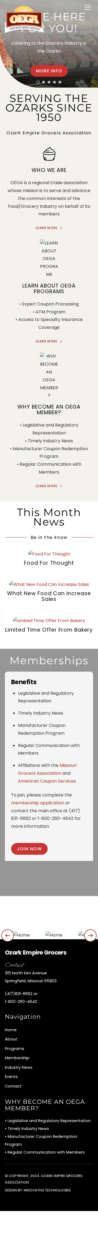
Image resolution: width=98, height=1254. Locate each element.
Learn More (46, 228)
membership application (37, 803)
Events (11, 1076)
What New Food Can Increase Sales (49, 596)
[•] (38, 82)
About (11, 1039)
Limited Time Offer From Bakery (49, 630)
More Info (49, 71)
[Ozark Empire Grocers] (24, 30)
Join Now (29, 849)
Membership (17, 1058)
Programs (14, 1048)
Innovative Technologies (47, 1190)
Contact (13, 1086)
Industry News (18, 1067)
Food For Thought (49, 563)
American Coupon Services (47, 781)
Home (11, 1030)
